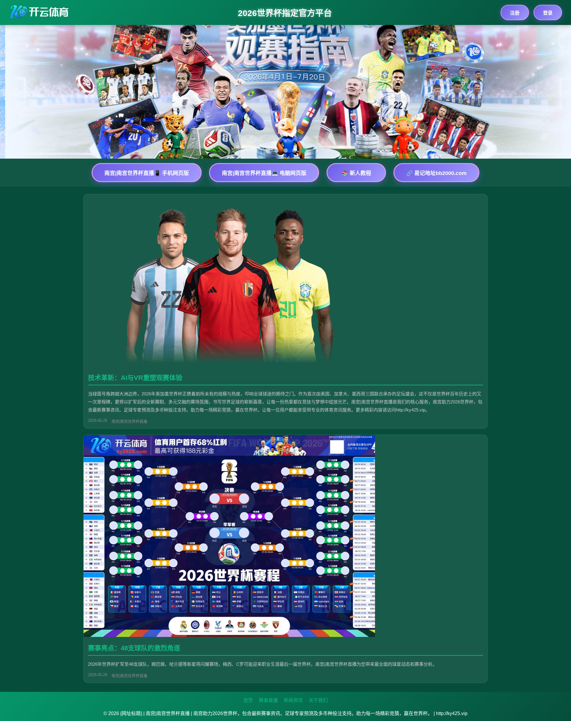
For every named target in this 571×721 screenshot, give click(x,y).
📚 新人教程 (356, 173)
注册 (515, 12)
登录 (548, 12)
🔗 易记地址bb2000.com (436, 173)
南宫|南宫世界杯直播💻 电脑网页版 (264, 173)
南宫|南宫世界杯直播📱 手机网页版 (146, 173)
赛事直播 (268, 700)
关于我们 (318, 700)
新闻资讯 (293, 700)
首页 (248, 700)
